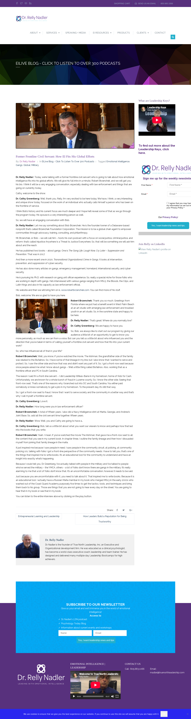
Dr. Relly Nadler (27, 161)
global (26, 165)
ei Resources (101, 32)
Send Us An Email (147, 3)
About (34, 32)
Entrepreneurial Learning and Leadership (39, 516)
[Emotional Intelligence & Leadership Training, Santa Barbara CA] (32, 18)
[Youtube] (26, 3)
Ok (164, 714)
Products (123, 32)
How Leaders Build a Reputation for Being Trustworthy (104, 519)
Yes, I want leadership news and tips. (168, 225)
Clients (141, 32)
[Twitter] (21, 3)
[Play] (74, 696)
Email (144, 194)
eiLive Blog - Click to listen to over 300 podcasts (68, 161)
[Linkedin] (30, 3)
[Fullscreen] (117, 696)
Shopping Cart (122, 3)
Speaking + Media (75, 32)
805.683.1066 (167, 3)
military (35, 165)
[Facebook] (17, 3)
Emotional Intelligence (117, 161)
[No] (187, 714)
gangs (19, 165)
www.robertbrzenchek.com (75, 290)
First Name (146, 185)
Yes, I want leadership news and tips (96, 640)
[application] (95, 685)
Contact (160, 32)
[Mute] (112, 696)
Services (51, 32)
